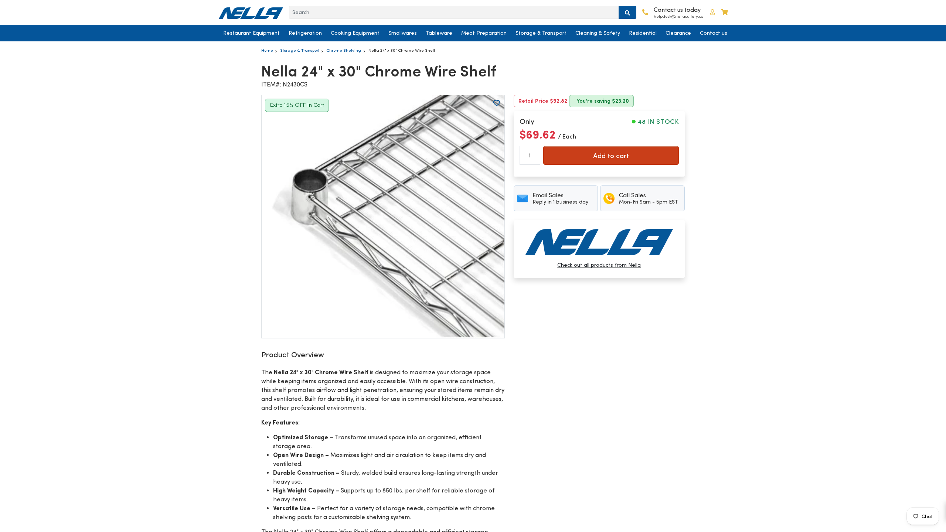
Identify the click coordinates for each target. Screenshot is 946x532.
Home (267, 50)
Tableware (439, 33)
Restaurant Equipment (251, 33)
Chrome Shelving (343, 50)
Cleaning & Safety (597, 33)
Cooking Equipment (355, 33)
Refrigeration (305, 33)
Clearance (678, 33)
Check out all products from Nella (599, 265)
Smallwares (402, 33)
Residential (643, 33)
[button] (712, 12)
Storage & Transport (540, 33)
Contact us (713, 33)
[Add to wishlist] (497, 103)
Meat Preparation (484, 33)
